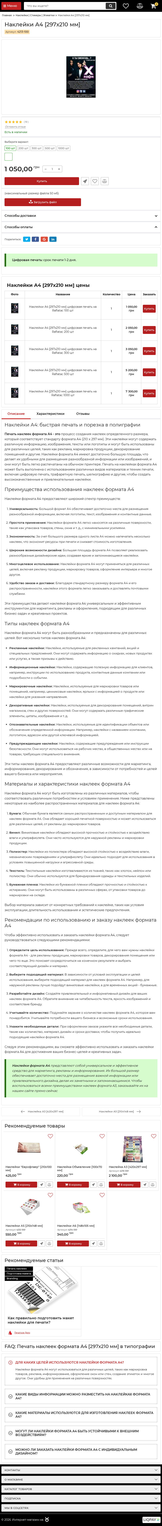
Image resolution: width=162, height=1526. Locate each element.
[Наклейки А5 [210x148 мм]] (29, 1207)
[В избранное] (95, 181)
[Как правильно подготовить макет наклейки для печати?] (43, 1290)
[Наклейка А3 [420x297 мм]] (132, 1148)
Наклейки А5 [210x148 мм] (24, 1227)
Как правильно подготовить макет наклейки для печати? (41, 1320)
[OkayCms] (46, 1520)
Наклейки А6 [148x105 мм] (76, 1227)
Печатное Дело (22, 1333)
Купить (42, 181)
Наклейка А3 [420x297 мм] (128, 1168)
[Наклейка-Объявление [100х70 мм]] (81, 1148)
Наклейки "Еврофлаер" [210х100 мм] (29, 1170)
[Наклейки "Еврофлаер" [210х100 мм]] (29, 1148)
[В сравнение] (105, 181)
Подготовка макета (19, 1273)
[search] (111, 6)
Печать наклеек (17, 1268)
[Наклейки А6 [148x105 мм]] (81, 1207)
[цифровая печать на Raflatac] (8, 157)
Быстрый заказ (85, 181)
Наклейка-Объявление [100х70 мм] (79, 1170)
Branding (12, 1278)
